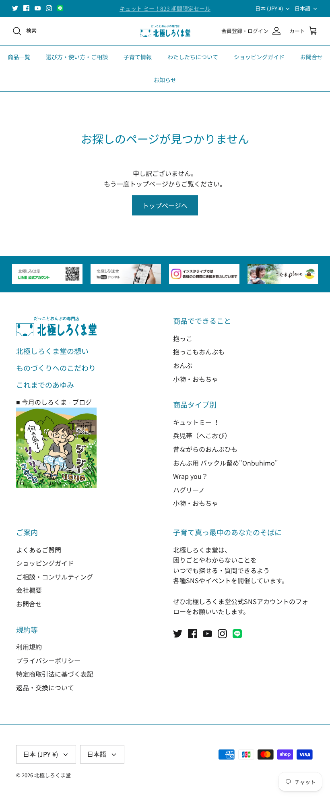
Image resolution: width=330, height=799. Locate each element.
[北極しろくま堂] (165, 31)
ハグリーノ (189, 490)
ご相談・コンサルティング (54, 577)
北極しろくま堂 (52, 775)
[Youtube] (38, 8)
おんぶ (182, 365)
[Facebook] (26, 8)
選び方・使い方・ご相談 (77, 57)
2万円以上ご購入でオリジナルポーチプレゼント (165, 12)
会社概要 (29, 590)
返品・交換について (45, 687)
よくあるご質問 (38, 550)
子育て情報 (138, 57)
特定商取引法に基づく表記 (54, 674)
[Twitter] (15, 8)
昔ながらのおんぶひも (205, 449)
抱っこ (182, 338)
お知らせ (165, 80)
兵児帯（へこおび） (202, 435)
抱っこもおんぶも (199, 351)
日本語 (302, 8)
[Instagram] (49, 8)
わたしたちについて (192, 57)
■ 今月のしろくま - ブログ (54, 402)
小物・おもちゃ (195, 379)
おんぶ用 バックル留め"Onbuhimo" (225, 463)
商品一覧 (19, 57)
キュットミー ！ (196, 422)
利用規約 (29, 647)
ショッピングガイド (259, 57)
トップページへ (165, 205)
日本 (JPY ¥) (269, 8)
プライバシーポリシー (48, 660)
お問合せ (311, 57)
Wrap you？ (190, 476)
